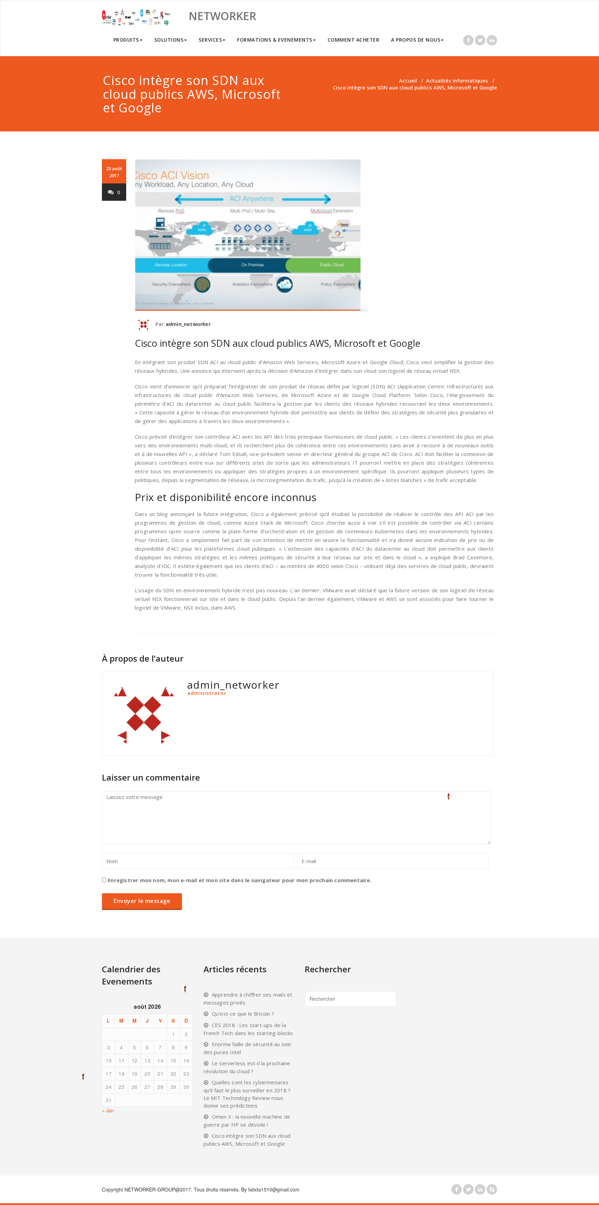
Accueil (408, 80)
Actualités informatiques (457, 80)
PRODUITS (126, 39)
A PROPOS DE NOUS (415, 39)
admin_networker (188, 323)
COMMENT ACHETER (354, 39)
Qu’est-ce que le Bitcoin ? (243, 1013)
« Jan (108, 1110)
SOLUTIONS (169, 39)
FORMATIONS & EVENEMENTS (274, 39)
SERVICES (210, 39)
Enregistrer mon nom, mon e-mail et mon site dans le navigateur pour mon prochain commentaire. (240, 880)
